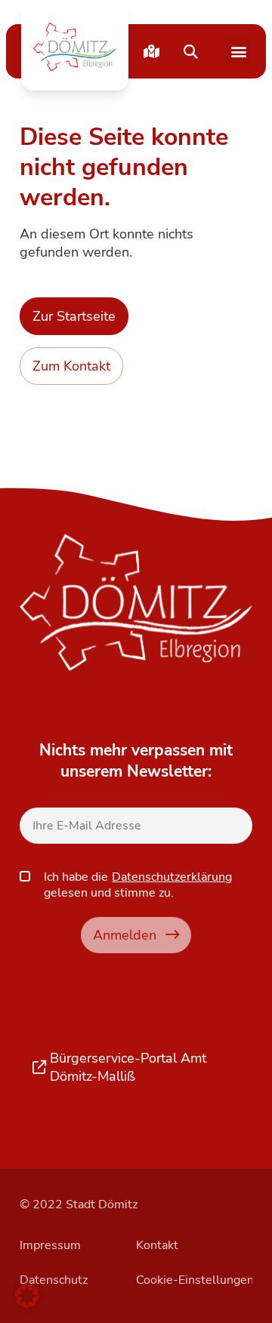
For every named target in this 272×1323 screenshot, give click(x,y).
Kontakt (157, 1245)
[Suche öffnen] (190, 51)
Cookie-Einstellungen (195, 1280)
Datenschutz (54, 1280)
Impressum (50, 1245)
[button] (74, 47)
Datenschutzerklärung (172, 877)
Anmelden (124, 934)
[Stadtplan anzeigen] (151, 51)
